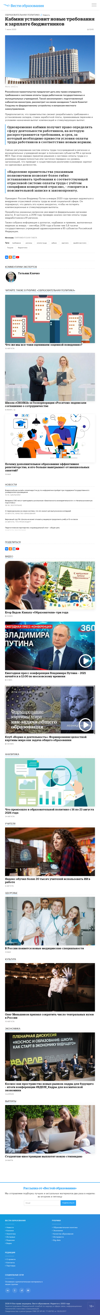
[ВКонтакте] (6, 257)
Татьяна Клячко (29, 273)
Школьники (15, 494)
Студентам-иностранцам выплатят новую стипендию (43, 1156)
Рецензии (10, 1239)
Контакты (10, 1262)
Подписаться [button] (68, 1203)
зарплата (65, 242)
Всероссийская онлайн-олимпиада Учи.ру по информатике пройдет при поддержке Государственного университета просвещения (47, 491)
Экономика (58, 1230)
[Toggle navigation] (94, 5)
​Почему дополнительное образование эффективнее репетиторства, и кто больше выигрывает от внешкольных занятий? (47, 467)
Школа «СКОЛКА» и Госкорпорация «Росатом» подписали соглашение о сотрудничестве (45, 404)
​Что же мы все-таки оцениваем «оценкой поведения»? (43, 344)
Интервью (10, 1236)
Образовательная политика (22, 14)
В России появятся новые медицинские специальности (44, 948)
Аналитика (11, 1233)
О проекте (10, 1259)
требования (16, 242)
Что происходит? (23, 521)
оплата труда (42, 242)
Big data (57, 1239)
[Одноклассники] (10, 257)
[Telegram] (13, 257)
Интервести (58, 1236)
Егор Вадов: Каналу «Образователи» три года (36, 612)
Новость (46, 14)
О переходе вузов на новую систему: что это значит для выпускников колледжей (38, 510)
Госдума (10, 247)
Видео (9, 1243)
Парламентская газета (26, 237)
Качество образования (25, 513)
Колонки (10, 1230)
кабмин (54, 242)
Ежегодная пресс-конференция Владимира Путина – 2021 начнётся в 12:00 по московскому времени (45, 674)
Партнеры (10, 1265)
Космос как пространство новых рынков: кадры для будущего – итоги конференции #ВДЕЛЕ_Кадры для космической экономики (49, 1087)
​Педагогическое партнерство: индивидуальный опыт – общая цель (32, 527)
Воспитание (16, 505)
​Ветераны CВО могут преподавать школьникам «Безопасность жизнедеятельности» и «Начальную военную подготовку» (48, 501)
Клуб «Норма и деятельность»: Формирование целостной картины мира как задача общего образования (46, 738)
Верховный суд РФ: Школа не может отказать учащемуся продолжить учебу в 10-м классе (41, 519)
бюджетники (22, 247)
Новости (10, 1227)
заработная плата (79, 242)
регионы (29, 242)
